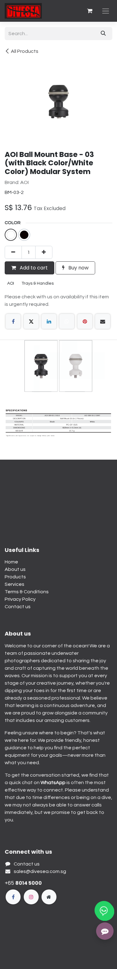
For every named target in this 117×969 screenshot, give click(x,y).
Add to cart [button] (33, 267)
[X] (31, 321)
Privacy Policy (20, 599)
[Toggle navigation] (105, 11)
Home (11, 561)
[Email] (102, 321)
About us (15, 569)
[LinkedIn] (48, 321)
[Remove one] (13, 252)
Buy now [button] (78, 267)
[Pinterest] (84, 321)
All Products (24, 51)
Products (15, 576)
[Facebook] (13, 321)
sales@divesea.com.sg (40, 871)
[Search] (103, 33)
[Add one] (43, 252)
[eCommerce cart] (89, 11)
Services (14, 584)
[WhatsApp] (66, 321)
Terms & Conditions (27, 591)
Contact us (18, 606)
